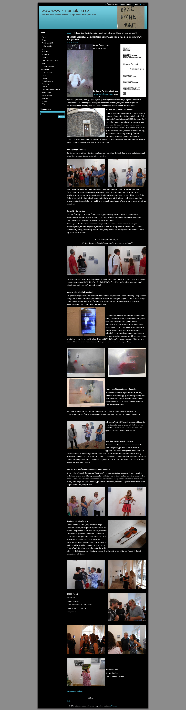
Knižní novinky (47, 81)
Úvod (69, 33)
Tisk (143, 4)
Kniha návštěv (47, 46)
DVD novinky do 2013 (50, 60)
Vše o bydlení (47, 95)
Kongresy (45, 84)
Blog (43, 49)
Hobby (44, 75)
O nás (44, 40)
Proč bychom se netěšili (51, 90)
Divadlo (44, 58)
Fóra (43, 104)
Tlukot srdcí (46, 93)
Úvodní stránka (112, 4)
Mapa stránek (126, 4)
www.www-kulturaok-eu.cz (103, 94)
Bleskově (45, 55)
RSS (136, 4)
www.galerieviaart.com (75, 691)
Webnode (113, 706)
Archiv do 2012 (47, 43)
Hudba (44, 78)
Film (43, 63)
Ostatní (44, 87)
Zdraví (44, 101)
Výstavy (45, 98)
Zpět (68, 701)
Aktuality (45, 52)
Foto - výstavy (47, 72)
